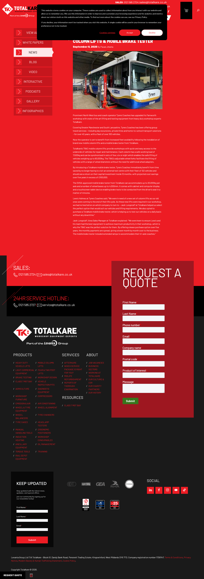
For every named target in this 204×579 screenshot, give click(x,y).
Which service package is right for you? (73, 369)
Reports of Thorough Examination (71, 386)
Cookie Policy (69, 560)
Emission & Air (23, 403)
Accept (130, 32)
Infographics (33, 111)
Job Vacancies (96, 362)
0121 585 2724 (131, 2)
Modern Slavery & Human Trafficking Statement (40, 560)
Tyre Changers (46, 414)
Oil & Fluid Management (29, 2)
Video (33, 72)
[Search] (198, 10)
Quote (13, 575)
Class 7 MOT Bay (24, 381)
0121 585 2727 (27, 305)
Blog (33, 62)
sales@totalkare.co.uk (153, 2)
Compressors (45, 396)
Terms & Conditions (174, 557)
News (33, 52)
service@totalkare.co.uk (58, 305)
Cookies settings (107, 32)
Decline (152, 32)
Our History (95, 392)
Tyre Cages (22, 422)
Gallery (33, 101)
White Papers (33, 42)
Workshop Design (47, 377)
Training (42, 451)
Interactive (33, 81)
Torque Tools (23, 451)
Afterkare (70, 362)
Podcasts (33, 91)
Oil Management (46, 444)
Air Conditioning (46, 403)
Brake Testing (24, 377)
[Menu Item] (150, 490)
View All (33, 32)
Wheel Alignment (47, 407)
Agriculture (22, 388)
